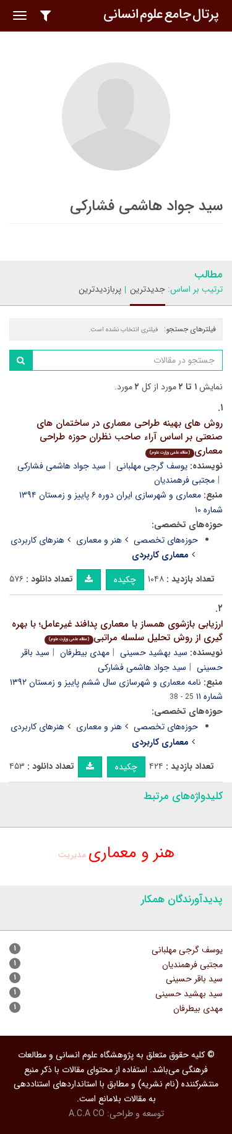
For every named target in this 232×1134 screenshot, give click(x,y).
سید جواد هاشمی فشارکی (61, 466)
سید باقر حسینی (194, 979)
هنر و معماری (99, 540)
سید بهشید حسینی (153, 652)
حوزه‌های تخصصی (166, 540)
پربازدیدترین (100, 289)
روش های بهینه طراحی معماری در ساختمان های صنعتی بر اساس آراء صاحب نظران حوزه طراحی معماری (130, 437)
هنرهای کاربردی (37, 540)
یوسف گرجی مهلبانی (151, 466)
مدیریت (72, 854)
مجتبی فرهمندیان (184, 480)
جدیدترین (147, 289)
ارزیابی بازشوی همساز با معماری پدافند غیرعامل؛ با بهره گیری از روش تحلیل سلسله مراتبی (117, 631)
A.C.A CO (87, 1113)
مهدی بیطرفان (85, 652)
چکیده (125, 579)
